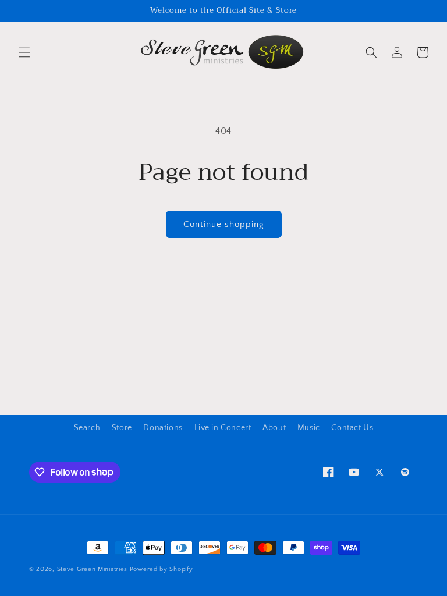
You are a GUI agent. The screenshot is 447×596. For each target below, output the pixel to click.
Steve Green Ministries (92, 569)
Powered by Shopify (161, 569)
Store (122, 427)
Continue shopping (223, 224)
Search (87, 427)
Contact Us (352, 427)
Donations (162, 427)
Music (308, 427)
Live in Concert (222, 427)
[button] (24, 52)
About (274, 427)
